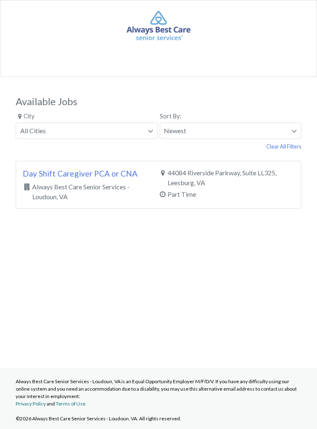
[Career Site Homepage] (158, 41)
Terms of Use (70, 404)
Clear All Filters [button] (283, 146)
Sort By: (170, 116)
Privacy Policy (31, 404)
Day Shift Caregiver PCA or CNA (80, 173)
